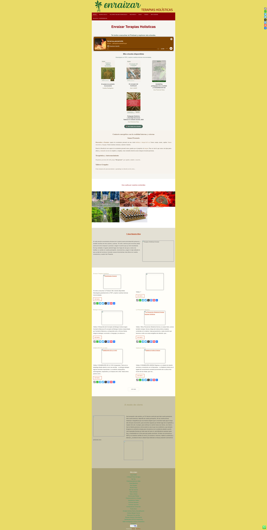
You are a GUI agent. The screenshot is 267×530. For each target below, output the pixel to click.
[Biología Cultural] (112, 318)
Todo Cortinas (133, 492)
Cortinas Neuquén (133, 502)
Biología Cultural (97, 310)
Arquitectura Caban (133, 500)
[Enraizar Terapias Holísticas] (112, 282)
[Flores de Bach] (133, 212)
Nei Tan (133, 479)
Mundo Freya (133, 487)
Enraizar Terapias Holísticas (101, 273)
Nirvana (133, 528)
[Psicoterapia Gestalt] (105, 209)
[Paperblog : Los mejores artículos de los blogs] (133, 526)
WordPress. (138, 528)
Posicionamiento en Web (133, 481)
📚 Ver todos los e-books (133, 126)
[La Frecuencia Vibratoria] (155, 318)
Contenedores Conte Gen (133, 506)
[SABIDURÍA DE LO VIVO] (112, 356)
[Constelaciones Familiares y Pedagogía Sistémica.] (105, 195)
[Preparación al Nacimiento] (161, 211)
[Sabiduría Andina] (155, 356)
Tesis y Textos (133, 494)
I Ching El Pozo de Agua (133, 477)
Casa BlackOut (133, 483)
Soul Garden (133, 485)
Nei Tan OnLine (133, 489)
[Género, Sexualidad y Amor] (161, 196)
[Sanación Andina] (133, 196)
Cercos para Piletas (133, 496)
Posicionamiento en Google (133, 498)
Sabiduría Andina (141, 348)
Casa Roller (133, 475)
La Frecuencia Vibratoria (142, 310)
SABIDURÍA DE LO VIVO (100, 348)
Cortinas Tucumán (133, 504)
